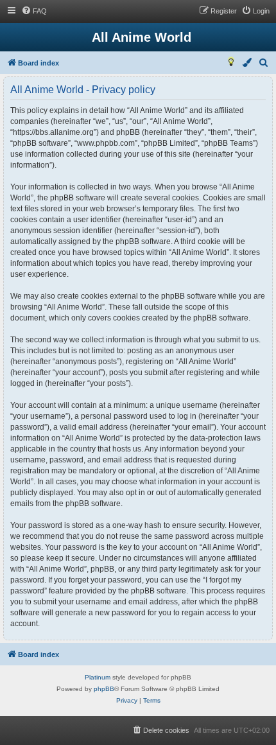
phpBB (104, 688)
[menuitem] (34, 11)
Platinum (97, 677)
